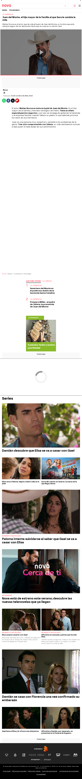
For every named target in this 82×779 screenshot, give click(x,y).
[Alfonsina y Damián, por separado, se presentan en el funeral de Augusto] (60, 718)
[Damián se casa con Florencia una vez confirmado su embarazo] (41, 671)
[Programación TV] (70, 5)
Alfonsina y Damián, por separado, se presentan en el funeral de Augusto (57, 732)
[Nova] (10, 5)
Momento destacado (11, 536)
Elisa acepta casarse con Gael (15, 635)
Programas (14, 10)
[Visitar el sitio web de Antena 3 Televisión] (6, 754)
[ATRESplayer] (74, 5)
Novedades (7, 595)
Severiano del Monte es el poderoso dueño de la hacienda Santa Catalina (42, 290)
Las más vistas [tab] (33, 281)
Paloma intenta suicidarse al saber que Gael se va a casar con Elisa (39, 540)
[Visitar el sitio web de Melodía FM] (75, 754)
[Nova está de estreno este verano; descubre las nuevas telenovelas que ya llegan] (41, 571)
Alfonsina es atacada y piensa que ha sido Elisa (59, 636)
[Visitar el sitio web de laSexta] (15, 754)
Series (4, 10)
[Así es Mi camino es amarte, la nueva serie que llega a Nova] (60, 468)
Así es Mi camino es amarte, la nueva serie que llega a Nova (59, 483)
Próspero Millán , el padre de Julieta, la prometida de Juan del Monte (42, 304)
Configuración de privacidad (68, 771)
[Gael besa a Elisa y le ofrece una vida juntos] (21, 718)
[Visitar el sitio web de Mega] (41, 754)
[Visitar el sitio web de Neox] (23, 754)
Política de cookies (34, 771)
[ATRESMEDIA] (41, 749)
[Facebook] (4, 93)
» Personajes (26, 274)
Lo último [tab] (47, 281)
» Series (9, 274)
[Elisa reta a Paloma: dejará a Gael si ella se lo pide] (21, 468)
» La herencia (17, 274)
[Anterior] (1, 0)
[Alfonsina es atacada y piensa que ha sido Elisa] (60, 620)
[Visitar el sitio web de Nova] (32, 754)
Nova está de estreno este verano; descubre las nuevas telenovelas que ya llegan (37, 600)
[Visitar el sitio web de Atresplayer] (36, 759)
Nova (4, 274)
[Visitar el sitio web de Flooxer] (47, 759)
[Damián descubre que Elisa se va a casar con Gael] (41, 425)
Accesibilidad (41, 774)
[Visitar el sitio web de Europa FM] (66, 754)
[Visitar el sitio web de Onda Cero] (58, 754)
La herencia (36, 285)
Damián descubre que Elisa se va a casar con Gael (38, 450)
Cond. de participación (49, 771)
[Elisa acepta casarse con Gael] (21, 620)
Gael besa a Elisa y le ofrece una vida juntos (20, 731)
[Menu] (79, 5)
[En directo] (65, 5)
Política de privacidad (19, 771)
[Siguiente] (80, 0)
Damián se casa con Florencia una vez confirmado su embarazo (40, 698)
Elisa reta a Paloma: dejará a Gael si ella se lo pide (20, 483)
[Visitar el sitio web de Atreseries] (49, 754)
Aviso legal (6, 771)
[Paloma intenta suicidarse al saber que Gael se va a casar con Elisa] (41, 512)
